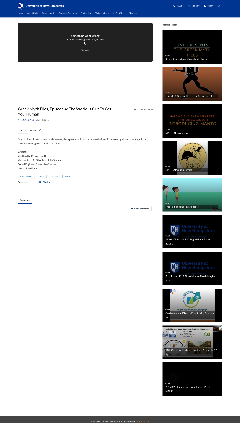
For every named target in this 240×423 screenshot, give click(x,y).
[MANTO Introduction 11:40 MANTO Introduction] (192, 121)
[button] (178, 5)
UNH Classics (44, 182)
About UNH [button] (32, 13)
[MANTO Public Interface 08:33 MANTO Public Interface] (192, 158)
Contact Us (144, 421)
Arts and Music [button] (48, 13)
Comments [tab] (25, 200)
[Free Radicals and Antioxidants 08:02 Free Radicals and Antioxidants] (192, 194)
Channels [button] (133, 13)
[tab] (23, 130)
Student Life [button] (86, 13)
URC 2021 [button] (117, 13)
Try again (85, 50)
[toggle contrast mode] (218, 5)
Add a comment (141, 208)
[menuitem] (22, 12)
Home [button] (20, 13)
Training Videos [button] (102, 13)
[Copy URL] (85, 43)
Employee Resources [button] (68, 13)
